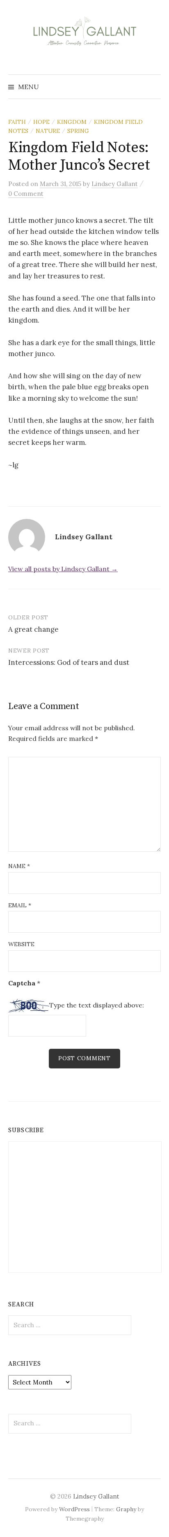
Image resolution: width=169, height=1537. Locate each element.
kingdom (72, 122)
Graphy (126, 1509)
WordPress (74, 1509)
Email (19, 905)
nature (48, 131)
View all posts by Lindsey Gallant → (63, 569)
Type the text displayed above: (96, 1005)
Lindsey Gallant (96, 1496)
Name (19, 866)
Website (21, 944)
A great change (33, 629)
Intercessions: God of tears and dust (68, 662)
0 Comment (25, 193)
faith (17, 122)
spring (78, 131)
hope (41, 122)
